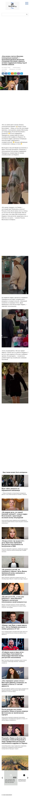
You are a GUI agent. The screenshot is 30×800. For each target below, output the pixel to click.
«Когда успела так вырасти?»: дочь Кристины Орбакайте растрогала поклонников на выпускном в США (13, 543)
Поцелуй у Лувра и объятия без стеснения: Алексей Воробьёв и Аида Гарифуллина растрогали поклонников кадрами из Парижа (14, 740)
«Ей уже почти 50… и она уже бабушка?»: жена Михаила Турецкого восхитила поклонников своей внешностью (14, 599)
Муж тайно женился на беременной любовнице (11, 489)
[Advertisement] (15, 35)
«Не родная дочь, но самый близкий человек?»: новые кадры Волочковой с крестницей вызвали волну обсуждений (14, 515)
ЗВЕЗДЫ (4, 71)
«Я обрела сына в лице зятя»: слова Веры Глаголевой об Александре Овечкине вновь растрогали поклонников (13, 654)
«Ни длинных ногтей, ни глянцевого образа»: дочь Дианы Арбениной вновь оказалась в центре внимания (14, 572)
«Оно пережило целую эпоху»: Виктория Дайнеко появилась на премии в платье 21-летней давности (14, 683)
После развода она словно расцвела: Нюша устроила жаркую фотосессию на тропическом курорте (15, 712)
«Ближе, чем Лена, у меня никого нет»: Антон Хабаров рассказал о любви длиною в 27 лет (14, 627)
